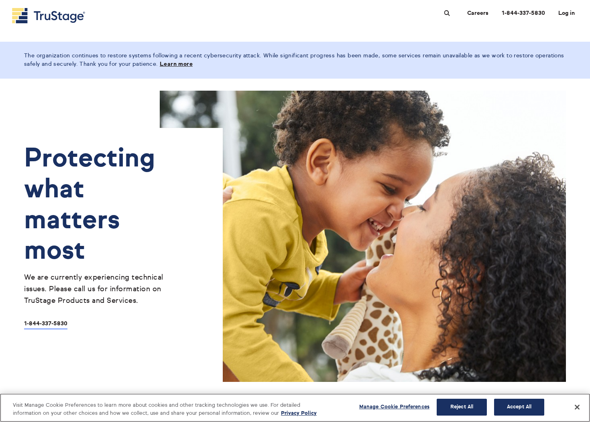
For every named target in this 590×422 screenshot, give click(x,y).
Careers (477, 13)
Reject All (461, 407)
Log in (566, 13)
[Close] (577, 407)
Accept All (519, 407)
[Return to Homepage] (48, 15)
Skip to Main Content (28, 3)
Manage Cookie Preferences (394, 407)
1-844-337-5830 (523, 13)
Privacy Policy (299, 413)
